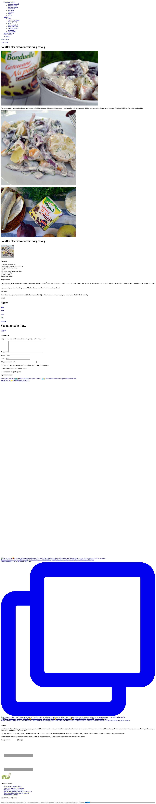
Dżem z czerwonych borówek (12, 786)
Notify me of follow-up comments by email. (15, 368)
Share (2, 307)
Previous (3, 330)
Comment (3, 321)
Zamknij (87, 802)
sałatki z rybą (4, 42)
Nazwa (3, 355)
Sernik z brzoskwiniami (11, 794)
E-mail (3, 358)
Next (2, 331)
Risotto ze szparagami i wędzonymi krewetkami (18, 791)
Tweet (2, 310)
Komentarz (4, 352)
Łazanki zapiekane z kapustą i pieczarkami (16, 793)
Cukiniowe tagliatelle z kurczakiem (14, 788)
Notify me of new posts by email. (12, 372)
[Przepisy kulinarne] (6, 779)
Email (2, 314)
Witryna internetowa (6, 362)
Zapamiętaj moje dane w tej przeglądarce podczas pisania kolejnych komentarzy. (26, 365)
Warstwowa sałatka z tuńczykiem (13, 790)
